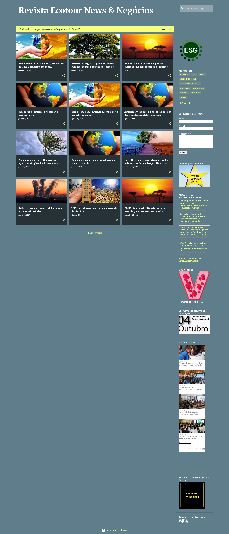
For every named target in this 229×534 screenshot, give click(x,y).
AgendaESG (184, 74)
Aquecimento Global (188, 79)
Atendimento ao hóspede (190, 83)
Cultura (183, 97)
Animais (201, 74)
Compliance (195, 93)
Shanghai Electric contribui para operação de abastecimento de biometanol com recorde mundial (193, 204)
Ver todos (166, 29)
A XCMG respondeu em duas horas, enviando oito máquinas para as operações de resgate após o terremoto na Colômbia (193, 231)
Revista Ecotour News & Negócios (86, 10)
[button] (63, 76)
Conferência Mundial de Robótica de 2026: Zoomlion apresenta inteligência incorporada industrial (192, 217)
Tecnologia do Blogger (116, 530)
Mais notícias (185, 258)
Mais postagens (95, 233)
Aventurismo (185, 88)
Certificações (198, 88)
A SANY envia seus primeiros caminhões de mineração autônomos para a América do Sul (193, 246)
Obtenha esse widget (188, 261)
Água (193, 74)
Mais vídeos (196, 258)
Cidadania (184, 93)
